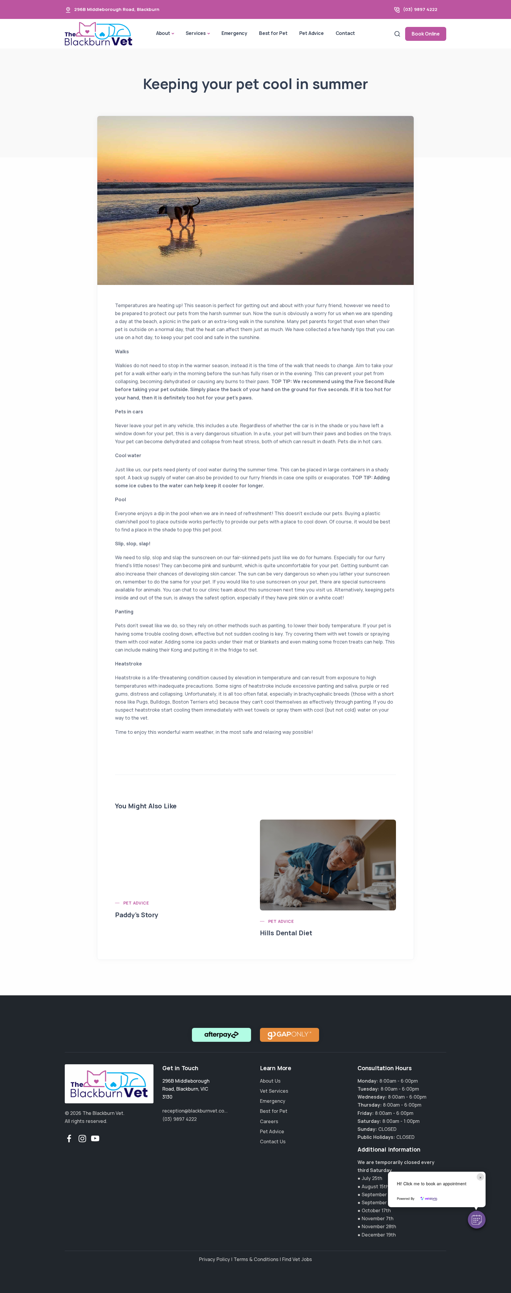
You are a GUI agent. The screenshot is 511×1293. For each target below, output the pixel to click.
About (163, 33)
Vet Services (274, 1091)
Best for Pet (273, 33)
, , (185, 1089)
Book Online (426, 33)
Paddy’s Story (136, 914)
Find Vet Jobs (297, 1259)
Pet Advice (311, 33)
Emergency (234, 33)
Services (196, 33)
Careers (269, 1121)
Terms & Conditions (256, 1259)
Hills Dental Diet (286, 932)
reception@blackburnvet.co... (195, 1110)
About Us (270, 1081)
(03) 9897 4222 (420, 9)
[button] (477, 1219)
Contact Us (273, 1141)
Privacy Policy (214, 1259)
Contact (345, 33)
